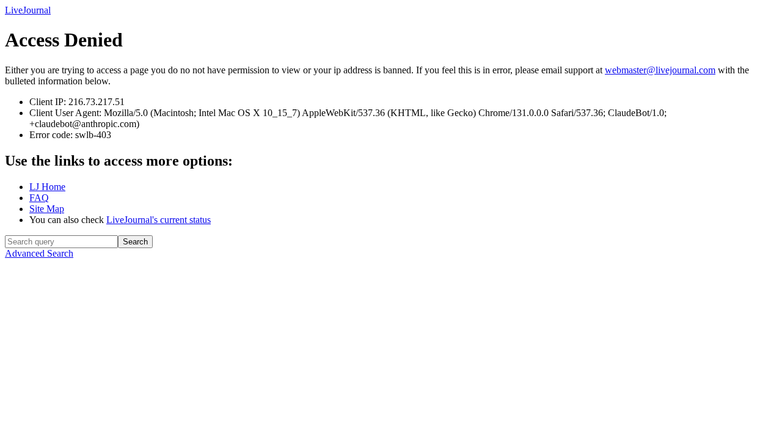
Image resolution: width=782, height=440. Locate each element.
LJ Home (47, 187)
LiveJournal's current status (158, 220)
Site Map (46, 209)
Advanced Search (39, 253)
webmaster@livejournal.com (660, 70)
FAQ (39, 198)
